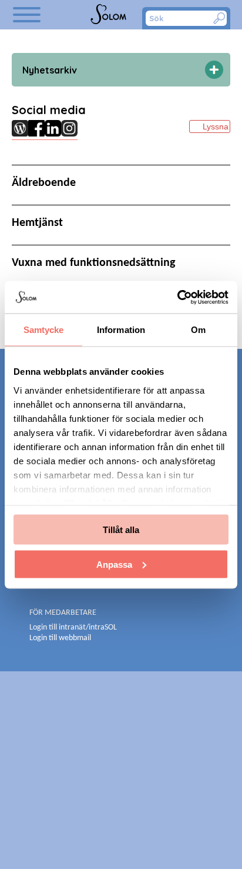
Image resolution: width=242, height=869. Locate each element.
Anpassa (114, 564)
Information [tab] (121, 330)
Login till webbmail (60, 638)
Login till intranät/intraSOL (73, 627)
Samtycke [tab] (43, 330)
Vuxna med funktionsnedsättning (93, 263)
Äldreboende (44, 183)
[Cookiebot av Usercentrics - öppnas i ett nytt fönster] (177, 297)
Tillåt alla (121, 530)
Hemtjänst (37, 223)
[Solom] (109, 14)
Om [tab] (198, 330)
